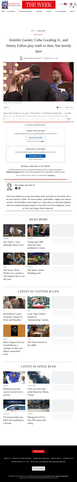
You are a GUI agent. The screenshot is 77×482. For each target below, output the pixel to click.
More (71, 11)
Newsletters (39, 11)
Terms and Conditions (41, 458)
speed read (38, 34)
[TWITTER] (16, 188)
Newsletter (70, 107)
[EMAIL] (19, 188)
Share (7, 107)
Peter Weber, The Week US (34, 58)
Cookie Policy (68, 458)
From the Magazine (60, 11)
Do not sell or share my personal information (47, 462)
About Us (7, 458)
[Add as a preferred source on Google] (38, 468)
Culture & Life (41, 30)
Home (32, 30)
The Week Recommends (25, 11)
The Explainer (11, 11)
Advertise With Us (18, 462)
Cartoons (48, 11)
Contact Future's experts (22, 458)
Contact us (51, 175)
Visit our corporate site (62, 476)
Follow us (61, 107)
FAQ (27, 462)
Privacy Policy (56, 458)
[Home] (3, 11)
